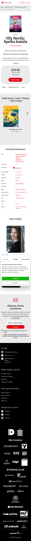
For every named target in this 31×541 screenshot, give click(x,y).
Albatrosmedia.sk (5, 395)
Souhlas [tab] (5, 259)
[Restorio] (24, 527)
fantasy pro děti (19, 161)
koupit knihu (15, 80)
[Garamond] (9, 521)
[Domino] (11, 432)
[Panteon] (15, 499)
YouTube (7, 418)
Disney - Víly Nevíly (20, 189)
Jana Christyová (19, 183)
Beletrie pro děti (9, 7)
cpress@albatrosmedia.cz (11, 352)
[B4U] (16, 481)
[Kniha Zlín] (15, 469)
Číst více (16, 63)
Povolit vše (15, 278)
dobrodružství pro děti (21, 154)
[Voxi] (6, 462)
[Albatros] (24, 446)
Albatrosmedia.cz (5, 392)
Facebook (7, 414)
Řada (4, 87)
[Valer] (20, 432)
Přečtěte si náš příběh (6, 382)
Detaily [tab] (15, 259)
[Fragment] (9, 486)
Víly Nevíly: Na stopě (15, 129)
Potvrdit (15, 327)
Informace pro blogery (7, 376)
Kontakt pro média (6, 373)
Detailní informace (13, 87)
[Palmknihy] (15, 506)
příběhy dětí (18, 159)
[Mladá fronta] (24, 514)
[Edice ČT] (20, 491)
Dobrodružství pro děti (20, 7)
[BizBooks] (15, 440)
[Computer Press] (24, 462)
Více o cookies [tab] (25, 259)
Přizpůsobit (15, 283)
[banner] (9, 3)
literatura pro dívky (20, 156)
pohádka (17, 158)
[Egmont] (11, 446)
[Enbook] (11, 527)
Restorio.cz (4, 400)
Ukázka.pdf (18, 168)
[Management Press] (15, 462)
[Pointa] (10, 514)
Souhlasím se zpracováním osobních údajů (15, 331)
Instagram (7, 411)
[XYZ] (16, 453)
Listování (15, 34)
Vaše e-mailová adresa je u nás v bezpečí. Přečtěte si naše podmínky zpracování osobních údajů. (15, 336)
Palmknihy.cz (4, 398)
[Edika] (11, 491)
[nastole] (21, 475)
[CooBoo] (24, 453)
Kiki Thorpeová (15, 45)
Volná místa (4, 379)
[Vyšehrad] (9, 475)
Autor (23, 87)
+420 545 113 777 (9, 355)
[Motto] (7, 453)
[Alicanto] (23, 486)
